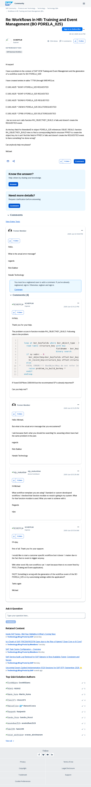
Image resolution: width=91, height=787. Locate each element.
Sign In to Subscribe (72, 29)
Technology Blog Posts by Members (22, 644)
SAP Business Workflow (14, 52)
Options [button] (84, 29)
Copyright (22, 768)
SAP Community (11, 8)
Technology (41, 8)
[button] (75, 41)
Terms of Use (68, 762)
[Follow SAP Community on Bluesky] (43, 755)
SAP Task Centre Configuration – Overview (23, 649)
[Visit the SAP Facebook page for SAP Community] (39, 755)
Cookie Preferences (22, 781)
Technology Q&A (52, 8)
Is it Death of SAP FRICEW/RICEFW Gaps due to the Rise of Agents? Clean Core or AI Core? (44, 642)
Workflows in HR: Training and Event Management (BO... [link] (26, 11)
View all (9, 741)
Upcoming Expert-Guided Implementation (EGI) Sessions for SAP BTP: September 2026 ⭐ (44, 668)
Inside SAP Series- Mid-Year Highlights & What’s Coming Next (31, 634)
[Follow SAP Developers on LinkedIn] (52, 755)
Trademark (22, 775)
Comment (79, 161)
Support (68, 775)
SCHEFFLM (17, 40)
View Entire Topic (13, 222)
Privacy (22, 762)
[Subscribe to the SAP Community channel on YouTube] (48, 755)
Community (19, 3)
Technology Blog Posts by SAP (20, 637)
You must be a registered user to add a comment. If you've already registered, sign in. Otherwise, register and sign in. (41, 283)
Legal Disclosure (68, 768)
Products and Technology (26, 8)
